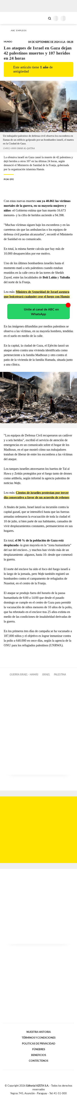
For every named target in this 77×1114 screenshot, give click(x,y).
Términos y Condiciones (38, 1038)
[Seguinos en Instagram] (45, 1098)
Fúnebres (38, 1049)
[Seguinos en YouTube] (41, 1098)
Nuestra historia (38, 1032)
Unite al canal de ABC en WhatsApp (41, 312)
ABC (10, 17)
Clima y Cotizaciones (43, 18)
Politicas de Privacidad (38, 1044)
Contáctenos (38, 1061)
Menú (71, 18)
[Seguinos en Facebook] (32, 1098)
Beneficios (38, 1055)
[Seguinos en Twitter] (36, 1098)
